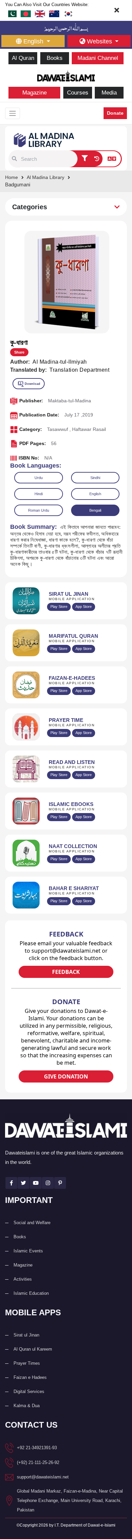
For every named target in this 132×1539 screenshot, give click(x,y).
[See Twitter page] (23, 1183)
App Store (83, 606)
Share (19, 352)
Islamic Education (31, 1293)
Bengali (95, 510)
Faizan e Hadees (30, 1377)
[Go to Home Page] (66, 75)
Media (109, 92)
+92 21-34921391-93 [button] (37, 1447)
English (95, 494)
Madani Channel (98, 58)
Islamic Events (28, 1250)
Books (55, 58)
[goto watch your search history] (97, 159)
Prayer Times (27, 1363)
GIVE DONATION (66, 1076)
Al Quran (23, 58)
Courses (77, 92)
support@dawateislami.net (43, 1476)
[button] (14, 159)
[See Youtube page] (36, 1183)
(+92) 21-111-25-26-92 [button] (38, 1462)
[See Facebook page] (11, 1183)
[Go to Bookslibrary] (44, 139)
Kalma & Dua (27, 1405)
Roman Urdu (38, 510)
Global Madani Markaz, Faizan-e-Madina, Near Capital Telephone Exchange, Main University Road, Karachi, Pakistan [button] (70, 1500)
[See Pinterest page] (60, 1183)
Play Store (58, 606)
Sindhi (95, 478)
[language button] (112, 159)
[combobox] (48, 158)
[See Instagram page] (48, 1183)
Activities (23, 1279)
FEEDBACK (66, 972)
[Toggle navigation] (12, 113)
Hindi (39, 494)
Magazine (34, 92)
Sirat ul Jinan (26, 1335)
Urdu (39, 478)
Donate (115, 113)
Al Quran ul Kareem (33, 1349)
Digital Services (29, 1391)
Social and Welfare (32, 1222)
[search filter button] (84, 159)
